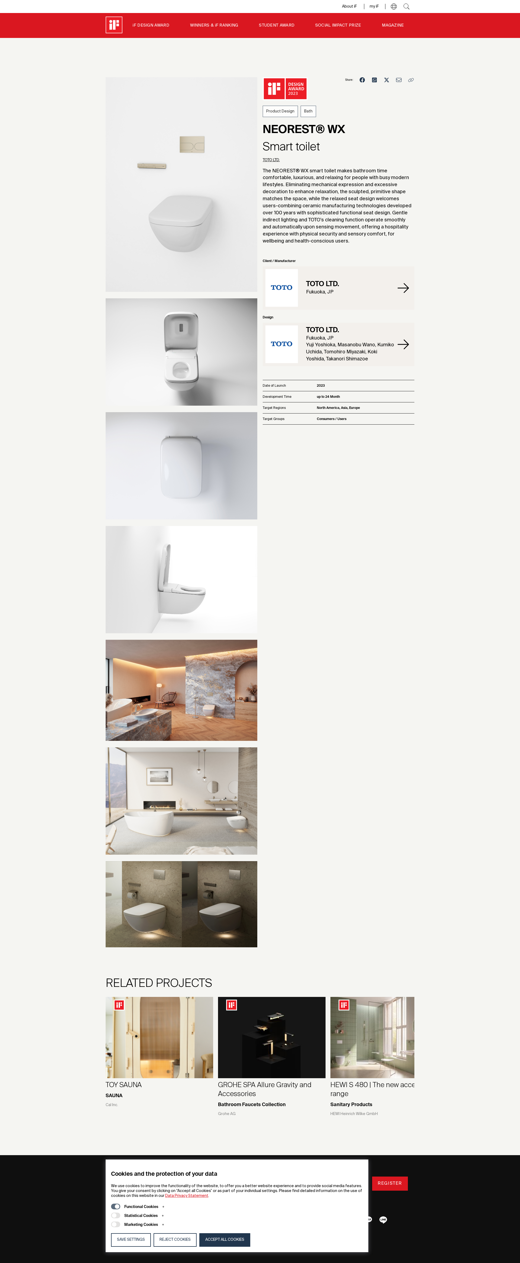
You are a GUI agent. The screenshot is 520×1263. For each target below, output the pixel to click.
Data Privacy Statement (186, 1196)
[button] (393, 6)
